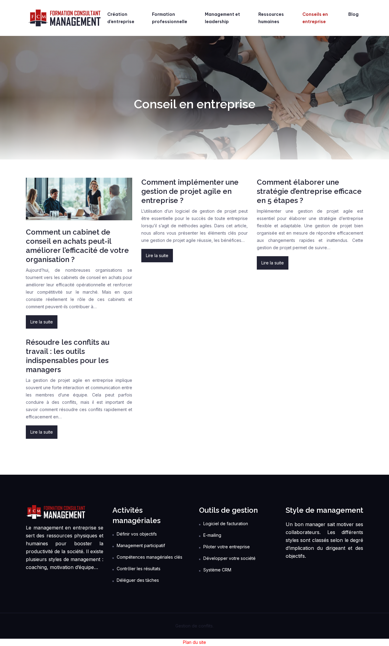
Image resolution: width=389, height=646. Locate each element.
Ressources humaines (271, 18)
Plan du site (194, 642)
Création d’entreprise (120, 18)
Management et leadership (222, 18)
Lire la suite (41, 321)
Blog (353, 14)
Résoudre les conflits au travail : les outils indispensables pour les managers (67, 356)
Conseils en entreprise (315, 18)
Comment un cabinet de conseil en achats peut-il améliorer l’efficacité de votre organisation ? (77, 246)
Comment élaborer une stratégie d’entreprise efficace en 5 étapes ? (309, 191)
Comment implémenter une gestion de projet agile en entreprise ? (190, 191)
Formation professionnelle (169, 18)
